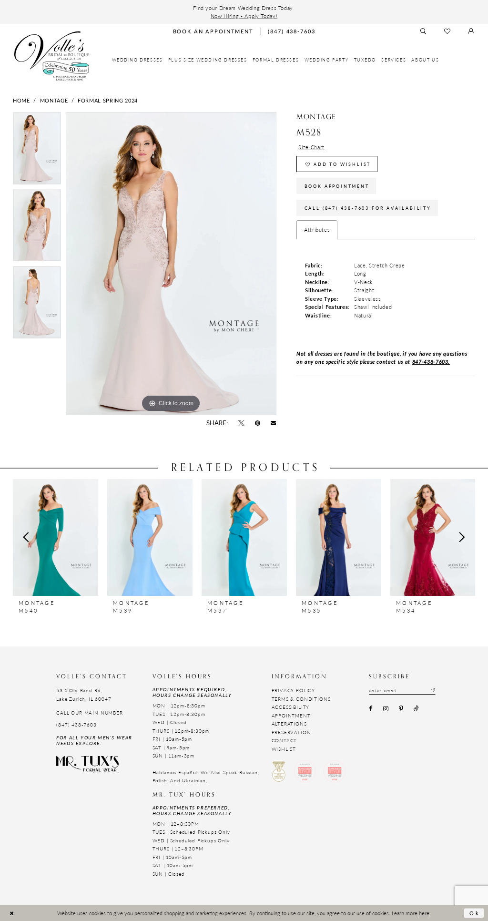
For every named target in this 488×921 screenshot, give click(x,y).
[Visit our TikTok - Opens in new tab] (416, 709)
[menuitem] (137, 60)
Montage (54, 100)
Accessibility (291, 707)
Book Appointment (337, 186)
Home (21, 100)
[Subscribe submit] (432, 690)
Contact (284, 740)
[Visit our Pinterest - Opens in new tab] (400, 709)
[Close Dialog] (11, 913)
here (424, 913)
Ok (474, 913)
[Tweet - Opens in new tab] (241, 423)
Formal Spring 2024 (108, 100)
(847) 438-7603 (76, 724)
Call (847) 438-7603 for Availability (368, 208)
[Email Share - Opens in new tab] (273, 423)
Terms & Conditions (301, 699)
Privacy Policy (293, 690)
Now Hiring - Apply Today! (244, 16)
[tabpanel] (37, 150)
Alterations (289, 723)
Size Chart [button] (311, 147)
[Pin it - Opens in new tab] (258, 423)
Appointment (291, 715)
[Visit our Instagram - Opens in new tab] (385, 709)
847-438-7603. (431, 361)
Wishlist (284, 749)
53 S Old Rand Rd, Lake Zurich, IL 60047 (83, 694)
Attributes (317, 229)
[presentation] (55, 537)
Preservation (291, 732)
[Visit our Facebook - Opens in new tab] (371, 709)
